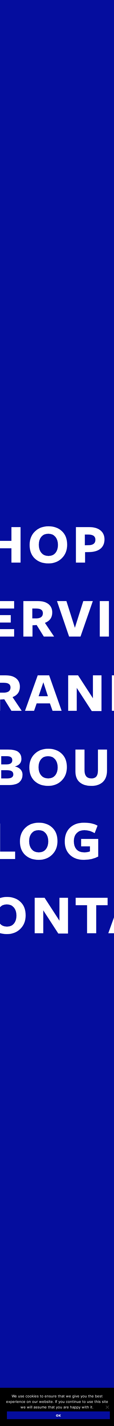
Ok (58, 1415)
